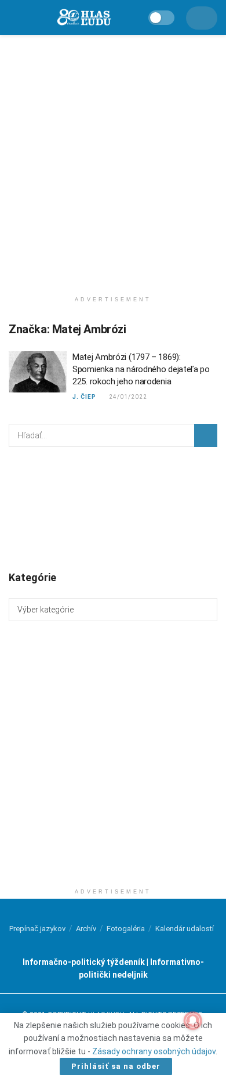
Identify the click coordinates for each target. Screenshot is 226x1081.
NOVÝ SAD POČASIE (113, 508)
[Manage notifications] (193, 1020)
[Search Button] (205, 435)
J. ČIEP (84, 397)
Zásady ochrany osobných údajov (154, 1051)
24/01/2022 (127, 397)
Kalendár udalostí (184, 928)
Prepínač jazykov (37, 928)
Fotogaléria (126, 928)
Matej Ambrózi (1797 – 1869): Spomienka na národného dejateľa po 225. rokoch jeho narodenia (141, 369)
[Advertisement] (113, 159)
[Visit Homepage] (83, 17)
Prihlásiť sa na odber (116, 1066)
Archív (86, 928)
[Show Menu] (14, 17)
